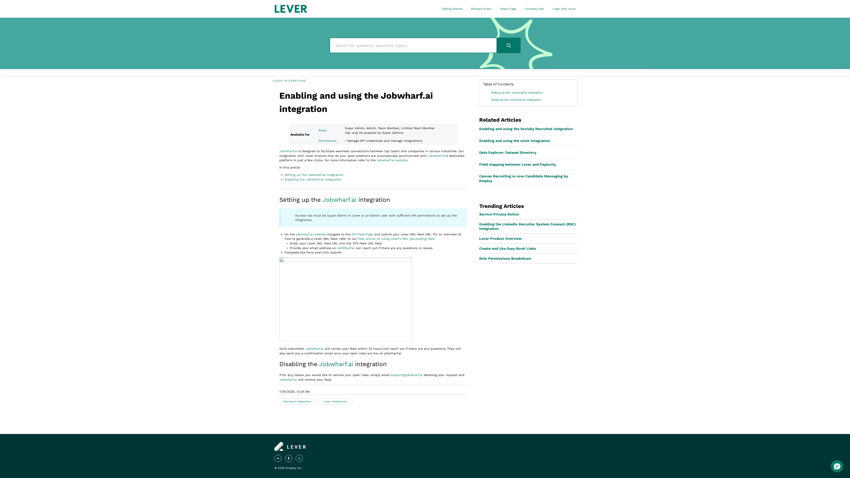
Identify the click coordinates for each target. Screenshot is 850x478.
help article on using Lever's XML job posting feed (396, 238)
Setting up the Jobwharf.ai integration (314, 175)
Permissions (327, 140)
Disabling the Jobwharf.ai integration (313, 179)
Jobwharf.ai (339, 199)
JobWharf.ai (288, 151)
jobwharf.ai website (311, 234)
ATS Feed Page (362, 234)
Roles (322, 130)
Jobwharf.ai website (392, 160)
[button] (837, 466)
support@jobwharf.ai (407, 375)
